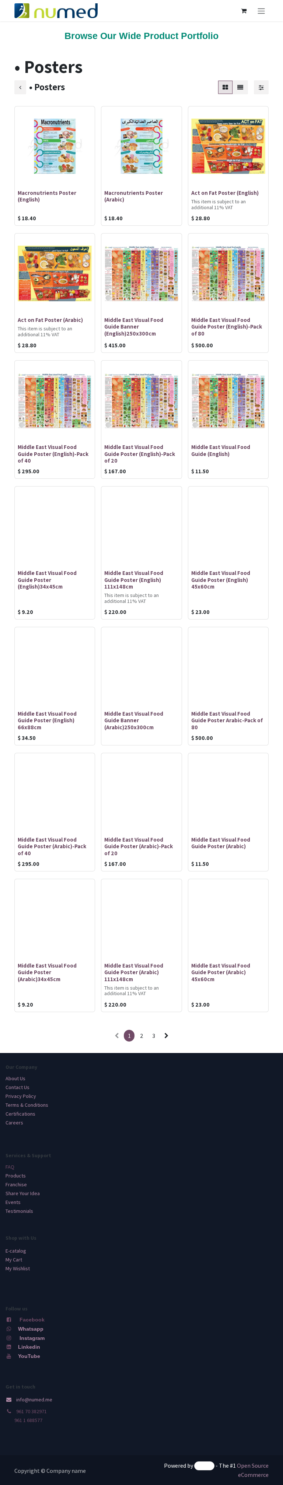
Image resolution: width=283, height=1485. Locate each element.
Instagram (32, 1338)
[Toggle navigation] (261, 10)
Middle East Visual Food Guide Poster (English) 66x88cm (47, 720)
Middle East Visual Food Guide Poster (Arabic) (220, 843)
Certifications (20, 1113)
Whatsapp (30, 1329)
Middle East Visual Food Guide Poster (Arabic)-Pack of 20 (138, 846)
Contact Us (17, 1087)
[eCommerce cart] (243, 10)
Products (16, 1175)
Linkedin (28, 1347)
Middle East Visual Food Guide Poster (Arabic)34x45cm (47, 972)
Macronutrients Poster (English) (47, 196)
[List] (240, 87)
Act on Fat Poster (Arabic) (50, 319)
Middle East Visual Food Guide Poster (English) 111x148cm (133, 579)
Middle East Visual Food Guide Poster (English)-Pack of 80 (226, 326)
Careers (14, 1122)
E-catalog (16, 1250)
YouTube (29, 1356)
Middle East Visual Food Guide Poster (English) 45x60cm (220, 579)
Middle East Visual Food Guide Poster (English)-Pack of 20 (139, 453)
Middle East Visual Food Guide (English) (220, 450)
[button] (26, 176)
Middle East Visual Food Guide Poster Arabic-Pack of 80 (227, 720)
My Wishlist (18, 1268)
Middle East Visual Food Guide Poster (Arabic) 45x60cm (220, 972)
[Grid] (225, 87)
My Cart (14, 1259)
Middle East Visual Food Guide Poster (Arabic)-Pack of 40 (52, 846)
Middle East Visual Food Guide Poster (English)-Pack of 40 (53, 453)
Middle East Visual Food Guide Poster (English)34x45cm (47, 579)
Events (13, 1202)
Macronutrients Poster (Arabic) (133, 196)
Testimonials (19, 1211)
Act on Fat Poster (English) (225, 192)
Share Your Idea (23, 1193)
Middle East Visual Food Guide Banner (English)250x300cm (133, 326)
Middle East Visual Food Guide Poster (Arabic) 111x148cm (133, 972)
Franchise (16, 1184)
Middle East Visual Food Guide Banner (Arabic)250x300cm (133, 720)
